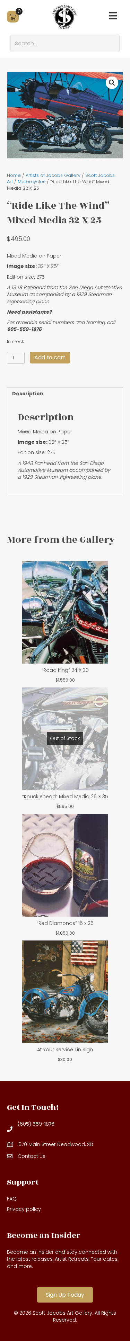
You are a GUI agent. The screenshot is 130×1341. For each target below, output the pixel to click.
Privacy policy (24, 1209)
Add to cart (50, 357)
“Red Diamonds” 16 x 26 (65, 923)
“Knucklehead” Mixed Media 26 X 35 (65, 796)
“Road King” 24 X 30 (65, 670)
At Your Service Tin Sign (65, 1049)
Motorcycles (31, 181)
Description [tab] (27, 393)
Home (14, 175)
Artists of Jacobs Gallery (53, 175)
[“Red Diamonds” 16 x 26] (65, 865)
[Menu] (113, 15)
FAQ (12, 1198)
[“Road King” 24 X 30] (65, 612)
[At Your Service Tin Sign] (65, 991)
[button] (112, 82)
